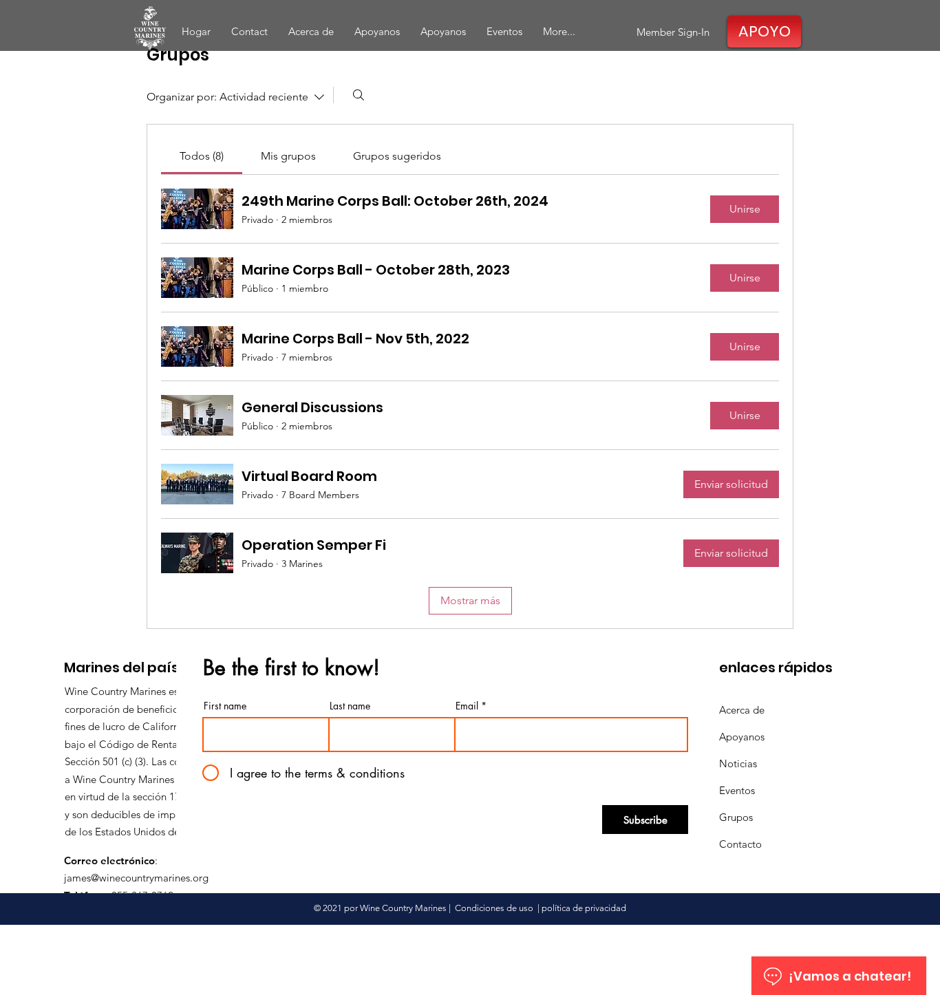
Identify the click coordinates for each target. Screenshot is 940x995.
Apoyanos (742, 736)
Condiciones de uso (494, 908)
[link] (202, 155)
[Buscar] (358, 95)
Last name (350, 706)
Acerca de (742, 709)
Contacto (740, 843)
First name (225, 706)
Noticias (738, 763)
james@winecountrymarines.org (136, 877)
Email (467, 706)
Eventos (737, 790)
